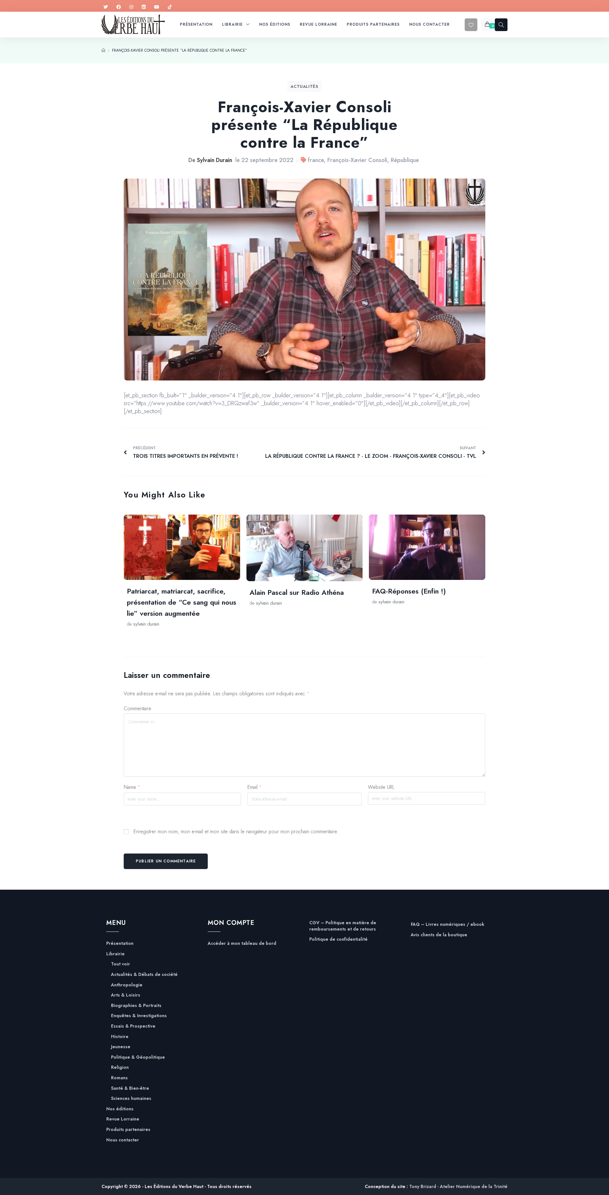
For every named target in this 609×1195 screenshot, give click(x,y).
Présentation (120, 943)
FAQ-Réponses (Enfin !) (409, 591)
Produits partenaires (128, 1130)
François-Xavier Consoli (357, 160)
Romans (119, 1078)
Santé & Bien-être (130, 1088)
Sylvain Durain (214, 160)
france (316, 160)
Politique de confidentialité (338, 939)
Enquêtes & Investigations (139, 1016)
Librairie (115, 954)
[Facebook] (119, 7)
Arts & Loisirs (125, 995)
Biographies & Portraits (136, 1006)
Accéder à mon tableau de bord (242, 943)
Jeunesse (120, 1047)
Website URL (381, 787)
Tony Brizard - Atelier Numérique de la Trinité (458, 1186)
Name (132, 787)
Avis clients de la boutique (439, 935)
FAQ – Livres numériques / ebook (447, 924)
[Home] (103, 50)
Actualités (304, 86)
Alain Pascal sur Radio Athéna (297, 592)
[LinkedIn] (143, 7)
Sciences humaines (131, 1098)
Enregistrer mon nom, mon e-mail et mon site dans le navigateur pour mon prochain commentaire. (236, 831)
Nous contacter (122, 1140)
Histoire (119, 1037)
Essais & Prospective (133, 1026)
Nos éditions (120, 1109)
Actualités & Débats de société (144, 974)
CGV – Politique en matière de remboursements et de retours (342, 926)
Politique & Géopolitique (138, 1057)
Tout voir (120, 964)
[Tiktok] (170, 7)
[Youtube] (156, 7)
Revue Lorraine (122, 1119)
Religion (120, 1067)
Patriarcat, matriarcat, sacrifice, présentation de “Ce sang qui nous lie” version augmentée (181, 602)
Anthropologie (126, 985)
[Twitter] (106, 7)
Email (254, 787)
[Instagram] (131, 7)
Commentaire (137, 708)
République (405, 160)
